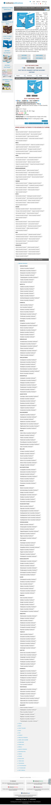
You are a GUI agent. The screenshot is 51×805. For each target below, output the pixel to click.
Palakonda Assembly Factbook (28, 440)
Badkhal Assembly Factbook (22, 183)
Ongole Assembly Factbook (27, 609)
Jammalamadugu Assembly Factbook (29, 490)
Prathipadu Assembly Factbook (28, 661)
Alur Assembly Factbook (26, 307)
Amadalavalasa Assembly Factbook (29, 341)
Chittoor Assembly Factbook (27, 545)
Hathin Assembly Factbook (21, 187)
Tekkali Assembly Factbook (27, 355)
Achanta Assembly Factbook (27, 268)
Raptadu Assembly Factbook (27, 629)
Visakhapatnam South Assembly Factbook (30, 517)
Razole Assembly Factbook (27, 373)
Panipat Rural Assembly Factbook (37, 164)
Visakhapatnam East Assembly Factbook (30, 513)
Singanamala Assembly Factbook (28, 405)
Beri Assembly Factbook (21, 198)
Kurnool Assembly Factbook (27, 312)
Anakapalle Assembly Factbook (28, 378)
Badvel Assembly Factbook (27, 488)
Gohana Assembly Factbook (21, 224)
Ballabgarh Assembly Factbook (35, 183)
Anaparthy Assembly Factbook (28, 414)
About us (38, 1)
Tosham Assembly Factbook (22, 179)
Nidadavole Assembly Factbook (28, 421)
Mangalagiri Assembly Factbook (28, 657)
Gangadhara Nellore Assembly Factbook (30, 547)
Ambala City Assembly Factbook (37, 144)
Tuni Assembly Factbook (26, 684)
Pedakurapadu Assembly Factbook (28, 570)
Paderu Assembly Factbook (27, 437)
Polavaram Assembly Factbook (28, 591)
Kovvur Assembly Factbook (27, 419)
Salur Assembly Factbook (26, 446)
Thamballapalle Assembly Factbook (29, 721)
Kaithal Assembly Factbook (33, 247)
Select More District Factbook (36, 123)
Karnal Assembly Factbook (21, 162)
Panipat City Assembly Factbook (22, 164)
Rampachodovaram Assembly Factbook (30, 444)
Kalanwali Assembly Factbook (36, 236)
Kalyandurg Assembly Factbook (28, 401)
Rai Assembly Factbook (21, 228)
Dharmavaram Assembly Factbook (28, 616)
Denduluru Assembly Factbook (28, 581)
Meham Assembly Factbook (33, 202)
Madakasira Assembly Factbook (28, 623)
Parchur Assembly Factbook (27, 293)
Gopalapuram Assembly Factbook (28, 417)
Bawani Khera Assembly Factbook (23, 134)
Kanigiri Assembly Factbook (27, 602)
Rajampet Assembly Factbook (27, 716)
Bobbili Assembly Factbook (27, 524)
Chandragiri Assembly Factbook (28, 543)
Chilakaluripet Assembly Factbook (28, 561)
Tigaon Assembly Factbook (21, 192)
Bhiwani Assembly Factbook (22, 172)
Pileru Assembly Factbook (26, 712)
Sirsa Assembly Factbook (32, 241)
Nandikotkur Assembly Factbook (28, 330)
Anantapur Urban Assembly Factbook (29, 396)
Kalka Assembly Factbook (34, 147)
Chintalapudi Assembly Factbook (28, 579)
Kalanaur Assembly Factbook (34, 200)
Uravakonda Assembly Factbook (28, 410)
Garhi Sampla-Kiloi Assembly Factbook (35, 198)
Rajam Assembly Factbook (27, 536)
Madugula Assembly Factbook (27, 382)
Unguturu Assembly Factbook (27, 593)
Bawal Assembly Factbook (35, 208)
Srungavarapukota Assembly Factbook (29, 511)
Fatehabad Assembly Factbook (22, 236)
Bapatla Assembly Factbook (27, 289)
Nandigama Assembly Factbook (28, 693)
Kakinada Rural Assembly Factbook (29, 675)
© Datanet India (25, 803)
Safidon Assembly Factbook (32, 228)
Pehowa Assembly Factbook (22, 251)
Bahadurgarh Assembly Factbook (34, 196)
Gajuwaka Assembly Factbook (27, 508)
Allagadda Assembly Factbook (28, 323)
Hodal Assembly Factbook (33, 187)
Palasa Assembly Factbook (27, 348)
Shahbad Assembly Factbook (34, 254)
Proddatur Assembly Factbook (27, 499)
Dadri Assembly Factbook (33, 172)
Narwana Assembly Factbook (22, 239)
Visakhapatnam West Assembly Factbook (30, 520)
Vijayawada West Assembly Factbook (29, 703)
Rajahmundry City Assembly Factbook (29, 424)
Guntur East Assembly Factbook (28, 652)
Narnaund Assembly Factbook (22, 138)
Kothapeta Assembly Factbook (28, 364)
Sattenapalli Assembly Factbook (28, 572)
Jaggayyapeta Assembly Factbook (28, 689)
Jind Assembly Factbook (33, 224)
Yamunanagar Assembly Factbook (23, 153)
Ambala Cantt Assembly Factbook (23, 144)
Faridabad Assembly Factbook (22, 185)
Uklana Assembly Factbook (21, 140)
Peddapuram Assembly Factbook (28, 677)
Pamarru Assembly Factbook (27, 478)
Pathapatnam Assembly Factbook (28, 350)
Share (47, 9)
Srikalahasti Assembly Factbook (28, 641)
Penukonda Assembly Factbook (28, 625)
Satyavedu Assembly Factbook (28, 639)
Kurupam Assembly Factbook (27, 435)
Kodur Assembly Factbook (26, 707)
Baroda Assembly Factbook (21, 221)
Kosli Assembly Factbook (21, 202)
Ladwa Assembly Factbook (34, 249)
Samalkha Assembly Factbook (22, 166)
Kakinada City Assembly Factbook (28, 673)
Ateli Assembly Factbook (21, 170)
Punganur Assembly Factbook (27, 714)
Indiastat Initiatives (25, 777)
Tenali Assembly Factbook (27, 666)
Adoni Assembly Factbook (26, 305)
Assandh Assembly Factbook (22, 157)
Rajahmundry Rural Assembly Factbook (29, 426)
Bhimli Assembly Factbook (27, 506)
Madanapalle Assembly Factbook (28, 710)
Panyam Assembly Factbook (27, 334)
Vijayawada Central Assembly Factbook (30, 698)
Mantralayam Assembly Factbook (28, 314)
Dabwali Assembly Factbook (22, 234)
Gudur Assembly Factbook (26, 634)
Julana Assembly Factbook (21, 226)
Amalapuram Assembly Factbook (28, 360)
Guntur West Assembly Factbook (28, 655)
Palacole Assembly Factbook (27, 275)
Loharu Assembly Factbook (21, 174)
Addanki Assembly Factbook (27, 286)
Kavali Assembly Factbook (27, 456)
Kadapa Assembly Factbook (27, 492)
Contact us (44, 1)
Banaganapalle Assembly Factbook (29, 325)
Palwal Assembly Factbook (21, 189)
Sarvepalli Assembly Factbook (27, 636)
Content (28, 95)
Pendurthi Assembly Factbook (27, 389)
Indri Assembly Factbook (21, 159)
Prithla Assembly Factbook (34, 189)
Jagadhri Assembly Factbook (22, 147)
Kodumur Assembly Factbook (27, 309)
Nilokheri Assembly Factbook (34, 162)
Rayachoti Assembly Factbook (27, 719)
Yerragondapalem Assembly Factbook (29, 611)
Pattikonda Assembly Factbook (28, 316)
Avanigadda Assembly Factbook (28, 469)
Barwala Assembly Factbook (35, 132)
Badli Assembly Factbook (21, 196)
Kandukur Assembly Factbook (27, 453)
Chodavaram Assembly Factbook (28, 380)
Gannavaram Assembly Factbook (28, 362)
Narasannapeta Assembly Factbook (29, 346)
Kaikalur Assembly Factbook (27, 586)
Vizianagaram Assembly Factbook (28, 538)
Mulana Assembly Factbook (21, 149)
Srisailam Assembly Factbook (27, 337)
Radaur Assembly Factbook (21, 254)
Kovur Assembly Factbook (26, 458)
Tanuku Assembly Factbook (27, 279)
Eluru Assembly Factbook (26, 584)
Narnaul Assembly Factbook (38, 177)
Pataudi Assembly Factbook (33, 213)
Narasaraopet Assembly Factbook (28, 568)
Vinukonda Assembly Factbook (28, 574)
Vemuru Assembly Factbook (27, 300)
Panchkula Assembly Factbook (22, 151)
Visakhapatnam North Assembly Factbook (30, 515)
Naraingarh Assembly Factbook (34, 149)
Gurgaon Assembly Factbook (38, 211)
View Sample (34, 95)
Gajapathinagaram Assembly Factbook (29, 531)
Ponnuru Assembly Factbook (27, 659)
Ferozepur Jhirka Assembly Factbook (23, 211)
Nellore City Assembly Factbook (28, 460)
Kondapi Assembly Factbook (27, 604)
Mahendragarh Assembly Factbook (35, 174)
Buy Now (46, 123)
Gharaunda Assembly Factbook (35, 157)
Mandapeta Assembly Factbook (28, 366)
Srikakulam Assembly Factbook (28, 353)
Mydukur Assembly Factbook (27, 497)
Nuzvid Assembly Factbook (27, 588)
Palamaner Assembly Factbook (28, 554)
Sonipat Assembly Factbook (22, 230)
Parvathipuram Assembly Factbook (28, 442)
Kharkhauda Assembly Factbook (34, 226)
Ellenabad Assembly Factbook (34, 234)
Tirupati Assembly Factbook (27, 645)
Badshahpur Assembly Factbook (22, 208)
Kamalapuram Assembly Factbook (28, 494)
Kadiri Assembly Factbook (26, 620)
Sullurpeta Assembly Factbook (28, 643)
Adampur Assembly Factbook (22, 132)
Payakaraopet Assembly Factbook (28, 387)
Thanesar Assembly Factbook (22, 256)
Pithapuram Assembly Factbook (28, 680)
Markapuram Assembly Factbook (28, 607)
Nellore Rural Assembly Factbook (28, 462)
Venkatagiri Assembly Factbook (28, 648)
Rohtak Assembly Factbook (21, 204)
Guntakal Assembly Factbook (27, 398)
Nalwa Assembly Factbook (33, 136)
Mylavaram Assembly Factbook (28, 691)
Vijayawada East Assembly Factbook (29, 700)
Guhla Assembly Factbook (21, 247)
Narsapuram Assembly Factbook (28, 273)
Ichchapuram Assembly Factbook (28, 344)
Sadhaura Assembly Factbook (35, 151)
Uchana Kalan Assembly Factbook (36, 138)
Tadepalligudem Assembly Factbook (29, 277)
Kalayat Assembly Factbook (22, 249)
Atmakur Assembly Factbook (27, 451)
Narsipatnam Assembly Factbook (28, 385)
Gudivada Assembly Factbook (27, 474)
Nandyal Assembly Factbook (27, 332)
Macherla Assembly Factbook (27, 565)
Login (34, 1)
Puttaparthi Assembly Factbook (28, 627)
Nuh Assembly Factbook (21, 213)
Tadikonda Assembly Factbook (28, 664)
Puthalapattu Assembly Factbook (28, 556)
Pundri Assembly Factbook (34, 251)
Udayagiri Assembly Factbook (27, 465)
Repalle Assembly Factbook (27, 295)
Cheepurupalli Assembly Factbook (28, 527)
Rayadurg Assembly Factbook (27, 403)
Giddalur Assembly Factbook (27, 600)
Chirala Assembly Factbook (27, 291)
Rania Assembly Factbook (34, 239)
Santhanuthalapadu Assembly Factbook (30, 298)
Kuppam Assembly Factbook (27, 549)
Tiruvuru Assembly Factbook (27, 696)
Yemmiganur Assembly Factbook (28, 318)
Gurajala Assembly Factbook (27, 563)
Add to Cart (44, 121)
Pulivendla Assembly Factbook (28, 501)
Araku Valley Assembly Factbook (28, 433)
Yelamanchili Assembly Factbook (28, 392)
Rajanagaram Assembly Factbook (28, 428)
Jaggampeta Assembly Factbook (28, 671)
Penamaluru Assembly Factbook (28, 483)
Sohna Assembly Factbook (21, 217)
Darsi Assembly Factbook (26, 597)
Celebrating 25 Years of (21, 799)
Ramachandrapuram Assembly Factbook (30, 371)
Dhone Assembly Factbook (27, 328)
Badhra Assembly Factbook (33, 170)
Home (26, 123)
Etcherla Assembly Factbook (27, 529)
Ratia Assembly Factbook (21, 241)
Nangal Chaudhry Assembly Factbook (23, 177)
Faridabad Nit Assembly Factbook (36, 185)
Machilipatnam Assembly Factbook (28, 476)
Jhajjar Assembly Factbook (21, 200)
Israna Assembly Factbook (32, 159)
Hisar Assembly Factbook (21, 136)
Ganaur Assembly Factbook (34, 221)
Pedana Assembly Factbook (27, 481)
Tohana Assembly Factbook (21, 243)
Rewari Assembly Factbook (35, 215)
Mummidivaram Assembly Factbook (29, 369)
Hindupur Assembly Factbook (27, 618)
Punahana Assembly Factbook (22, 215)
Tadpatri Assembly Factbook (27, 408)
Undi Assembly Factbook (26, 282)
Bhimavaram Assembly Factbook (28, 270)
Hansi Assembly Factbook (36, 134)
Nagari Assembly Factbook (27, 552)
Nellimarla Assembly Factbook (28, 533)
